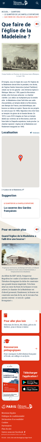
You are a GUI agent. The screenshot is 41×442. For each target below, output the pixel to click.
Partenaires (6, 425)
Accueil (5, 12)
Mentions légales (9, 413)
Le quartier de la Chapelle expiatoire (21, 14)
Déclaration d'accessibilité (13, 419)
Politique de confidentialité (13, 416)
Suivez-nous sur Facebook (13, 432)
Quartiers (15, 12)
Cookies (5, 422)
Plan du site (6, 429)
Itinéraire (35, 133)
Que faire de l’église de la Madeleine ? (21, 17)
